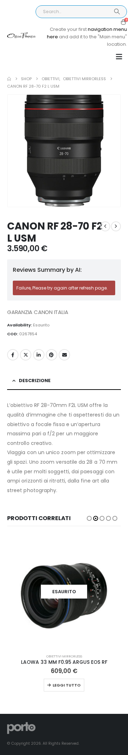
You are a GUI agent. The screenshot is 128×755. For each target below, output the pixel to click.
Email (64, 354)
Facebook (12, 354)
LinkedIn (38, 354)
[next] (116, 226)
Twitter (25, 354)
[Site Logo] (21, 36)
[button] (119, 57)
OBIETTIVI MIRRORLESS (64, 656)
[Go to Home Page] (9, 79)
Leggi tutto (67, 685)
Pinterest (51, 354)
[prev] (105, 226)
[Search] (117, 12)
